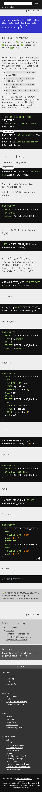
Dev (23, 20)
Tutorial (9, 742)
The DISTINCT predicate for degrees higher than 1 (19, 638)
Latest (36, 20)
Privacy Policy (11, 722)
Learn (36, 3)
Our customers (11, 676)
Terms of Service (12, 725)
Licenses (9, 717)
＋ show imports (8, 132)
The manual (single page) (15, 745)
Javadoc (9, 753)
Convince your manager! (14, 759)
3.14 (10, 27)
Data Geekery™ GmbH (24, 779)
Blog (12, 7)
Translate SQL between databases (18, 764)
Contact (9, 699)
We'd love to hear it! (17, 655)
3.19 (17, 22)
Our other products (13, 761)
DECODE (10, 630)
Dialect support (19, 156)
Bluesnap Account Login (15, 704)
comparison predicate (22, 63)
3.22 (28, 20)
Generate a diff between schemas (18, 767)
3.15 (4, 27)
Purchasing (10, 719)
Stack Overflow (11, 684)
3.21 (4, 22)
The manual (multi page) (15, 748)
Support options (12, 696)
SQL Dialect (11, 627)
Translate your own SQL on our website (20, 598)
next (38, 10)
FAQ (7, 740)
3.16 (34, 22)
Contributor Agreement (14, 727)
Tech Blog (10, 679)
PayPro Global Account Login (16, 702)
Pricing (5, 7)
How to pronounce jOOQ (15, 769)
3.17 (28, 22)
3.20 (11, 22)
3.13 (15, 27)
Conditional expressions (17, 633)
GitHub (9, 681)
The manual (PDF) (12, 751)
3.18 (22, 22)
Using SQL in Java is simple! (16, 756)
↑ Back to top (21, 667)
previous (30, 10)
